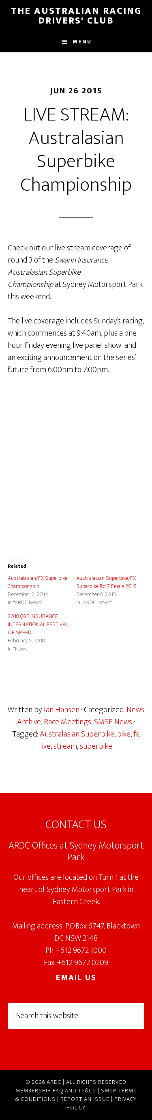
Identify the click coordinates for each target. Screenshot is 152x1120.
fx (136, 734)
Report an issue (84, 1099)
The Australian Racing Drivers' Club (76, 16)
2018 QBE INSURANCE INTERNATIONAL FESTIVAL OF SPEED (38, 624)
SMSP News (113, 722)
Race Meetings (67, 722)
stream (65, 746)
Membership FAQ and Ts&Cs (55, 1090)
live (45, 746)
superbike (96, 746)
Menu (82, 41)
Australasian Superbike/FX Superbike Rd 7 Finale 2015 (106, 582)
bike (124, 734)
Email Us (76, 977)
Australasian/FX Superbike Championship (37, 582)
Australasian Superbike (77, 734)
